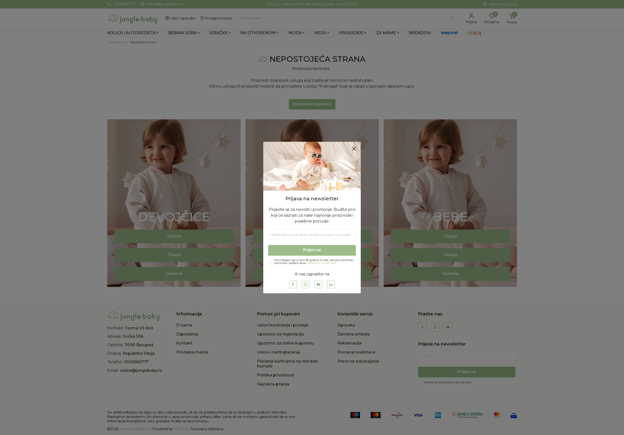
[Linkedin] (331, 284)
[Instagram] (306, 284)
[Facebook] (293, 284)
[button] (354, 148)
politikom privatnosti (321, 263)
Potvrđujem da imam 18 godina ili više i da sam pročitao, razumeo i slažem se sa (314, 261)
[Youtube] (318, 284)
